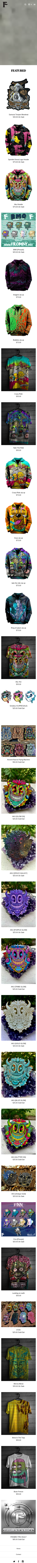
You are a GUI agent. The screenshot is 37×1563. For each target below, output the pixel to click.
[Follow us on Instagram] (23, 1562)
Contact (18, 1554)
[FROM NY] (10, 4)
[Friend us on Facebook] (18, 1562)
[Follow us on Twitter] (14, 1562)
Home (18, 1548)
